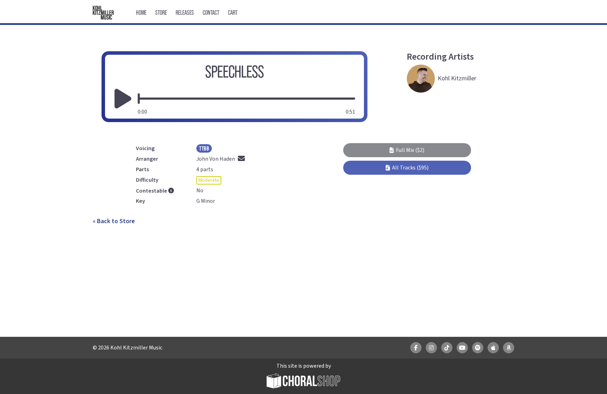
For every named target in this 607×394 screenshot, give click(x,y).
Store (161, 12)
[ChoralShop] (303, 381)
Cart (232, 12)
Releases (185, 12)
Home (141, 12)
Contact (211, 12)
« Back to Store (114, 221)
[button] (407, 150)
